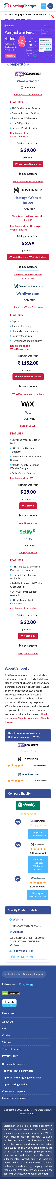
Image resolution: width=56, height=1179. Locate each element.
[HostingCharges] (20, 6)
